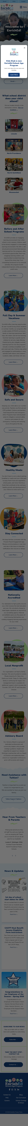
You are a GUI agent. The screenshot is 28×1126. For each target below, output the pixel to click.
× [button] (24, 47)
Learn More (14, 75)
